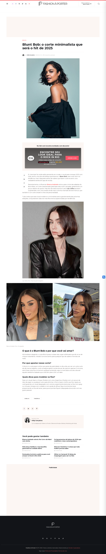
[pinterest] (55, 538)
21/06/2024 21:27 (26, 443)
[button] (49, 55)
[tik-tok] (63, 538)
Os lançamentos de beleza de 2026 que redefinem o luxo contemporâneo (67, 440)
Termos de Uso (63, 551)
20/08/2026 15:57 (27, 450)
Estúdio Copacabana (74, 548)
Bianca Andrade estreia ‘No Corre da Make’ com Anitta (37, 440)
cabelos (26, 398)
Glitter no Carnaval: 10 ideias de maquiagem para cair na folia (65, 455)
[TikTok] (22, 3)
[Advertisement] (53, 27)
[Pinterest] (29, 3)
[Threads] (19, 3)
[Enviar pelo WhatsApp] (24, 183)
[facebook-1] (51, 538)
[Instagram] (12, 3)
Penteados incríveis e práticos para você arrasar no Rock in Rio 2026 (36, 455)
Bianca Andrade (52, 184)
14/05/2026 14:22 (58, 443)
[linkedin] (59, 538)
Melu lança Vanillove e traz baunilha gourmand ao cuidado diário (34, 447)
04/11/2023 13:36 (58, 450)
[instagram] (43, 538)
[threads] (47, 538)
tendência (37, 398)
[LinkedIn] (25, 3)
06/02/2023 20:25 (59, 457)
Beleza (24, 40)
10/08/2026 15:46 (27, 457)
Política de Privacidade (51, 551)
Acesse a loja (72, 158)
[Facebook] (15, 3)
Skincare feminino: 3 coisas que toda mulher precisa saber (67, 447)
